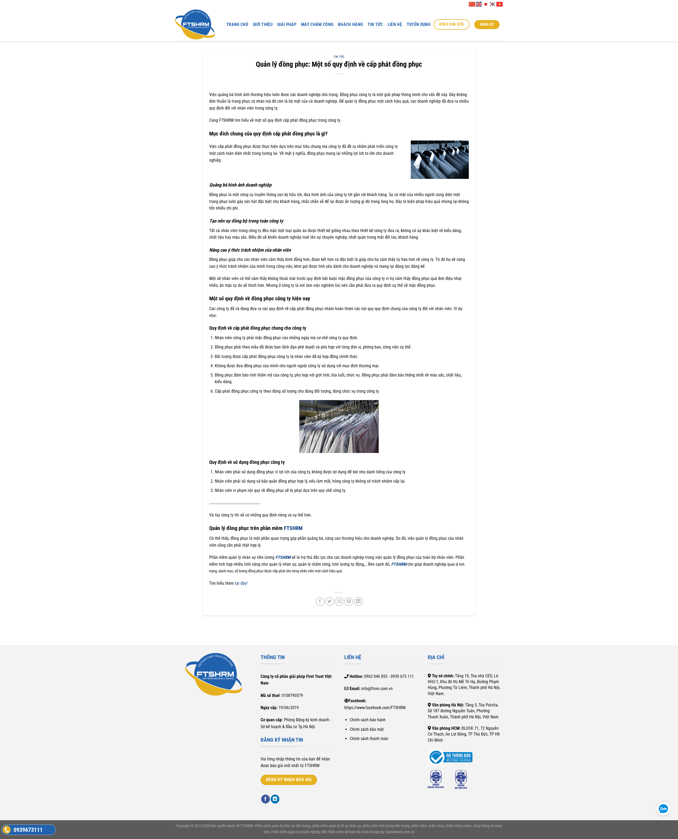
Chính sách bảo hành (368, 719)
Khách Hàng (350, 24)
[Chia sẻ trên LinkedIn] (358, 601)
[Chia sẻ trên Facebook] (320, 601)
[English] (479, 3)
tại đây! (241, 583)
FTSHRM (293, 528)
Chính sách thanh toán (369, 738)
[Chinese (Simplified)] (472, 3)
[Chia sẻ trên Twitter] (329, 601)
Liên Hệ (395, 24)
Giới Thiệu (263, 24)
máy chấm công (317, 24)
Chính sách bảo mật (367, 729)
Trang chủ (237, 24)
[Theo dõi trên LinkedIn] (275, 799)
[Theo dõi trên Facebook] (265, 799)
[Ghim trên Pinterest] (348, 601)
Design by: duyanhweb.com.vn (391, 832)
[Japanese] (486, 3)
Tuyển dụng (418, 24)
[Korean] (492, 3)
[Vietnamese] (499, 3)
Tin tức (375, 24)
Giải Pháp (286, 24)
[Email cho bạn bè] (339, 601)
